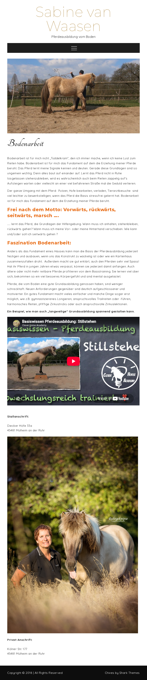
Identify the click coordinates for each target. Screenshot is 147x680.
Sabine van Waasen (73, 19)
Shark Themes (129, 673)
